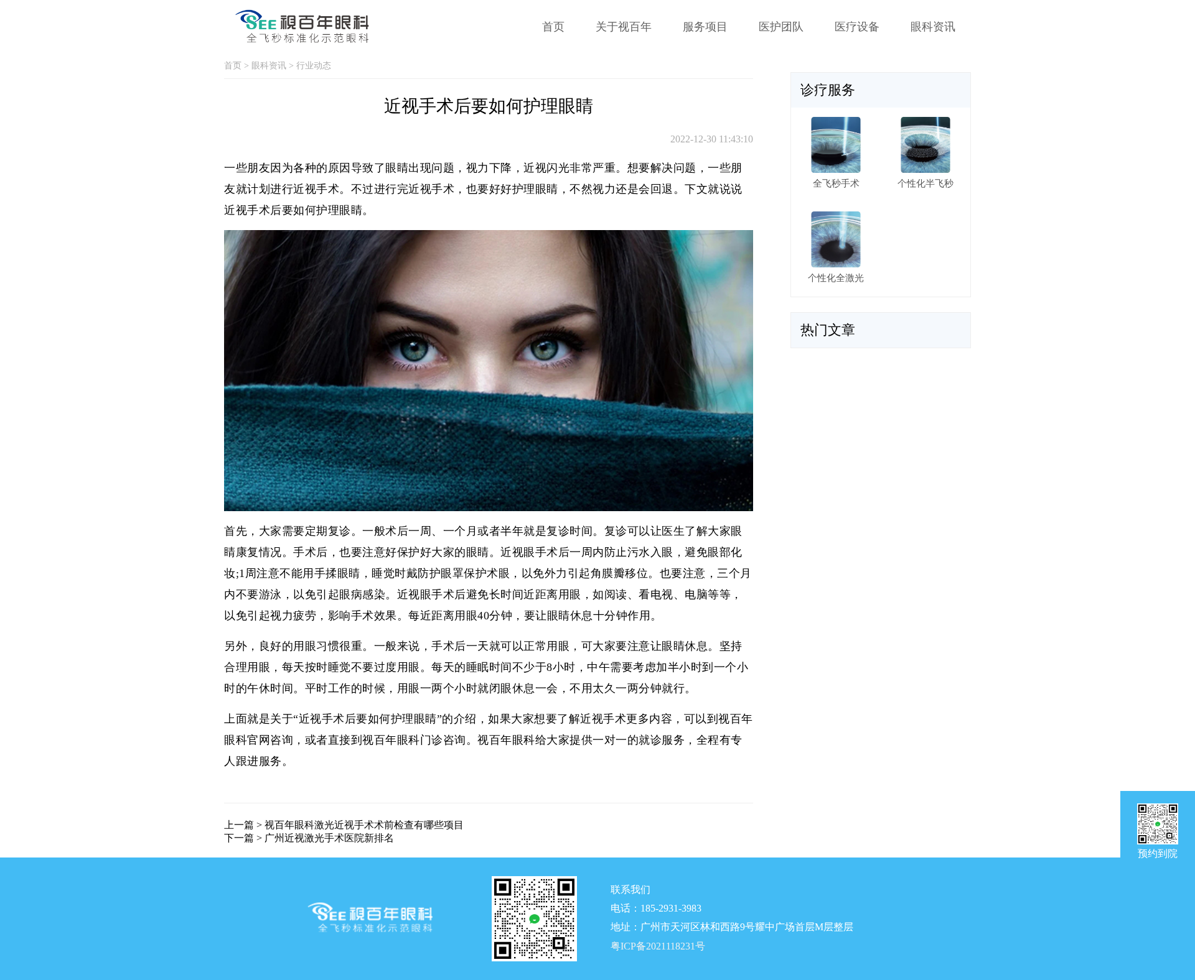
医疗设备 (857, 27)
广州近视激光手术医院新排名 (329, 838)
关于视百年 (624, 27)
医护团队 (781, 27)
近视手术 (316, 189)
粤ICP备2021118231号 (658, 946)
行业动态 (313, 65)
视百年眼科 (391, 740)
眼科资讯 (933, 27)
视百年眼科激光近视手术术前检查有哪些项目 (364, 825)
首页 (553, 27)
